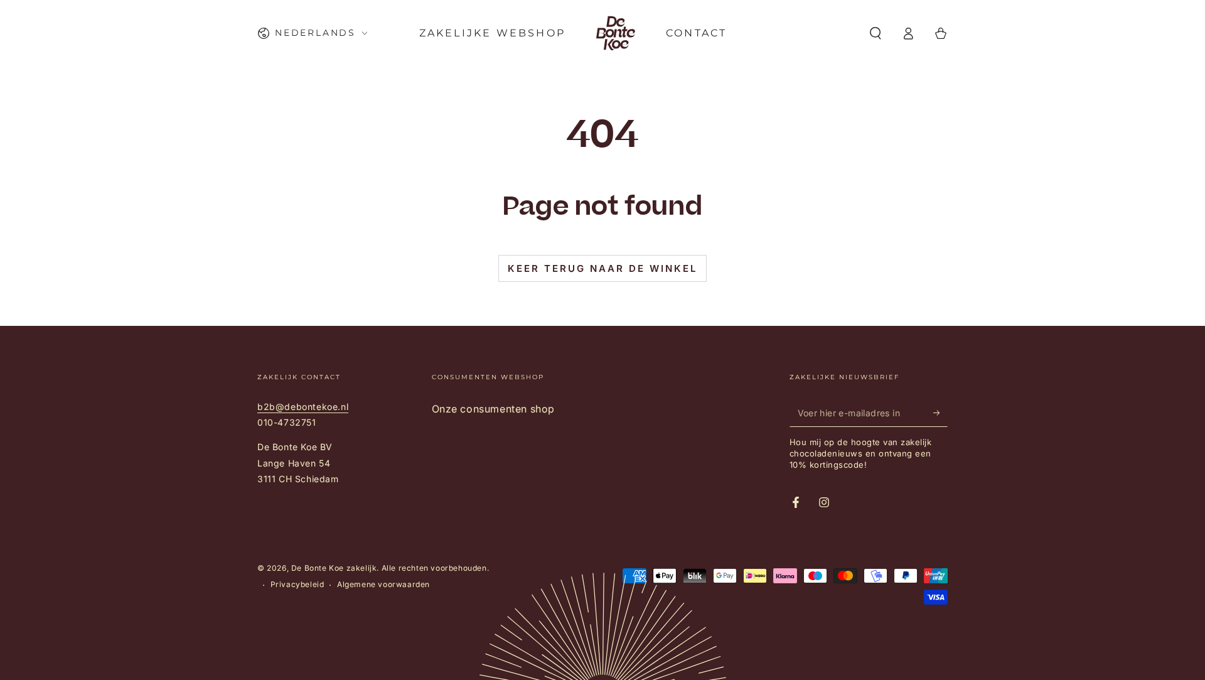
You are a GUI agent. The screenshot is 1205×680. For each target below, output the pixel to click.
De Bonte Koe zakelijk (334, 568)
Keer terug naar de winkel (602, 268)
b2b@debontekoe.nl (302, 406)
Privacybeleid (297, 584)
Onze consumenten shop (493, 408)
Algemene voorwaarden (383, 584)
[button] (875, 33)
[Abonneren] (940, 412)
